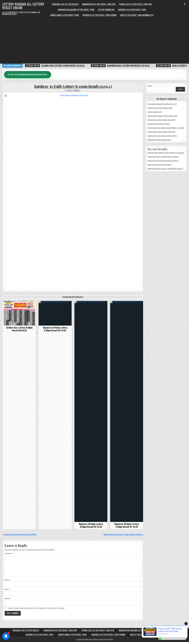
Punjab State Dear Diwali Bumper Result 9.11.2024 (166, 128)
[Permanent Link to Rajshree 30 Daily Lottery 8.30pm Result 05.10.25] (55, 313)
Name (7, 580)
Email (7, 589)
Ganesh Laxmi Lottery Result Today (64, 15)
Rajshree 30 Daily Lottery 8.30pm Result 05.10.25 (55, 329)
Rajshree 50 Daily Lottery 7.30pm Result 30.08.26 (165, 168)
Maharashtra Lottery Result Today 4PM (98, 4)
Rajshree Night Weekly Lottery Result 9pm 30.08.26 (166, 153)
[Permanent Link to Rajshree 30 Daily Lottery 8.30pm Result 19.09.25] (73, 190)
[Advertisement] (94, 40)
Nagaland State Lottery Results (65, 4)
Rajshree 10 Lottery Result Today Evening (100, 15)
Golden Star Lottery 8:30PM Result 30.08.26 (163, 157)
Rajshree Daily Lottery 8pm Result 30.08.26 (163, 161)
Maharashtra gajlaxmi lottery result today (76, 9)
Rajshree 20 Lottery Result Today (132, 9)
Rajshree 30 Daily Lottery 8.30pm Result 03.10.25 (91, 525)
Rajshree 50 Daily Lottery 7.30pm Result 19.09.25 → (123, 534)
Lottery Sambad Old (106, 9)
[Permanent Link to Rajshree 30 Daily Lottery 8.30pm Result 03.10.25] (90, 411)
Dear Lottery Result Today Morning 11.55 (137, 15)
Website (7, 599)
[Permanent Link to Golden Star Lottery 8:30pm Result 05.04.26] (19, 313)
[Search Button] (185, 4)
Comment (9, 553)
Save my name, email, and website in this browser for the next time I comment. (36, 608)
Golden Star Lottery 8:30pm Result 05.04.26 (19, 329)
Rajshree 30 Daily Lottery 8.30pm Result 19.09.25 (73, 86)
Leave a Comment (73, 90)
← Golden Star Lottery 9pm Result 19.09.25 (19, 534)
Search (150, 86)
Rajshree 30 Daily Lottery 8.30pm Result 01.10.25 (126, 525)
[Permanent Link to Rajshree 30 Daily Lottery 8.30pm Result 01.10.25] (126, 411)
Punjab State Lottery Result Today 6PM (135, 4)
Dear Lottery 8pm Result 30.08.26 (160, 165)
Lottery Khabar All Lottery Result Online (23, 5)
